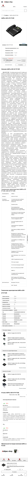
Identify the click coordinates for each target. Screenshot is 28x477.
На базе (15, 310)
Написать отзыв (22, 396)
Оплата (8, 460)
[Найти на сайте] (25, 10)
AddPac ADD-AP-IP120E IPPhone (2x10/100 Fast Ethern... (15, 467)
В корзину (20, 64)
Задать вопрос (27, 238)
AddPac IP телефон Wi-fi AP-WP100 (14, 333)
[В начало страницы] (25, 475)
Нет (14, 308)
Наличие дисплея (17, 315)
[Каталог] (2, 2)
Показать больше (22, 347)
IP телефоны (6, 15)
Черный (15, 321)
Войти (14, 6)
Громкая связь (17, 317)
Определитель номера (18, 319)
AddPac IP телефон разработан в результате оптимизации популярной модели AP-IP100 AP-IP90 (17, 339)
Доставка (14, 460)
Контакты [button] (3, 6)
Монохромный (16, 323)
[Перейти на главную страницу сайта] (9, 2)
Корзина (25, 6)
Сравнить (3, 475)
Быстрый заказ (8, 64)
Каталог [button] (3, 460)
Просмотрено (20, 475)
